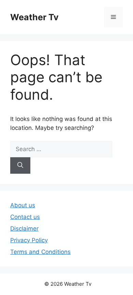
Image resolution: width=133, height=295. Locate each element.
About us (22, 205)
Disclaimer (24, 228)
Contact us (25, 216)
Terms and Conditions (40, 251)
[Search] (20, 165)
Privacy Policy (29, 240)
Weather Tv (34, 17)
